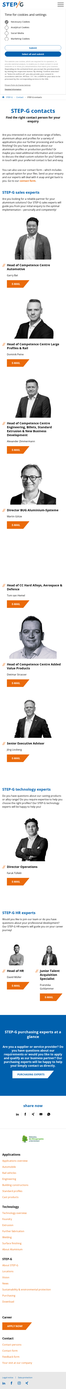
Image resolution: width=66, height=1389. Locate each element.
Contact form (10, 1350)
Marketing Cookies (20, 38)
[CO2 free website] (33, 1142)
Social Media (17, 33)
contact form (28, 180)
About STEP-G (10, 1265)
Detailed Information (13, 89)
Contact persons (11, 1344)
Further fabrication (13, 1231)
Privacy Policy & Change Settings (18, 85)
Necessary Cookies (20, 21)
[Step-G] (12, 4)
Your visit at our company (17, 1362)
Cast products (10, 1197)
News (5, 1283)
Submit (33, 47)
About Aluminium (12, 1249)
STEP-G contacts (34, 97)
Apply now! (15, 1326)
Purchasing (8, 1295)
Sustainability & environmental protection (26, 1289)
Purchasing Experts (31, 1074)
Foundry (7, 1219)
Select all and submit (33, 54)
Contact (19, 97)
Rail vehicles (9, 1173)
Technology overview (14, 1213)
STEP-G (9, 97)
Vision (5, 1277)
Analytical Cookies (19, 27)
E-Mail (16, 284)
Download (8, 1301)
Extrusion (7, 1225)
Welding (7, 1237)
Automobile (9, 1167)
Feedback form (10, 1356)
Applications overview (14, 1160)
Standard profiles (12, 1191)
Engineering (9, 1179)
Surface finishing (11, 1243)
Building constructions (15, 1185)
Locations (8, 1271)
